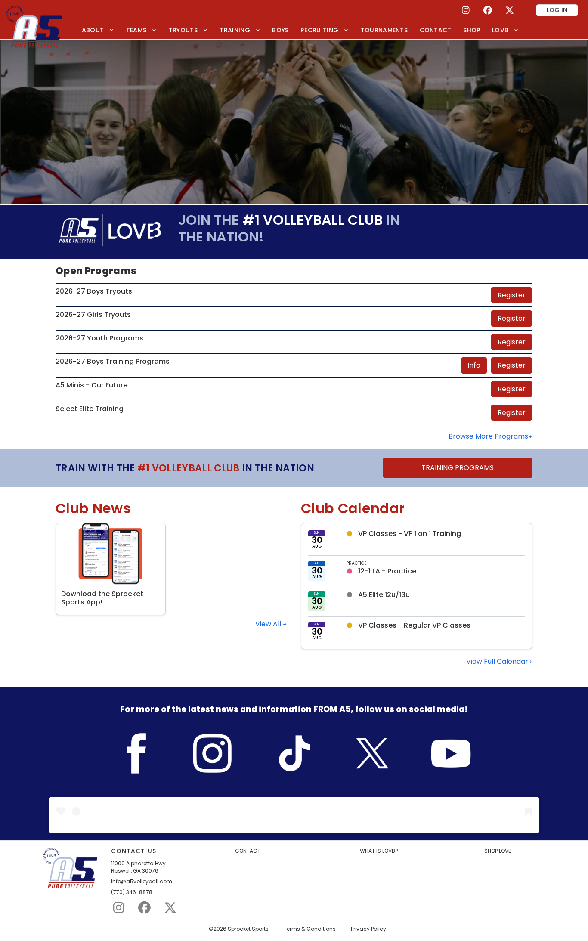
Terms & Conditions (310, 929)
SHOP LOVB (498, 851)
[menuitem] (98, 30)
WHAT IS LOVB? (379, 851)
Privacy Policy (368, 929)
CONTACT (247, 851)
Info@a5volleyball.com (141, 881)
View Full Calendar (497, 661)
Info (473, 365)
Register (512, 295)
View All (269, 624)
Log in (557, 10)
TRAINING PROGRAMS (457, 468)
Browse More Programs (488, 436)
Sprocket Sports (248, 929)
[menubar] (300, 30)
